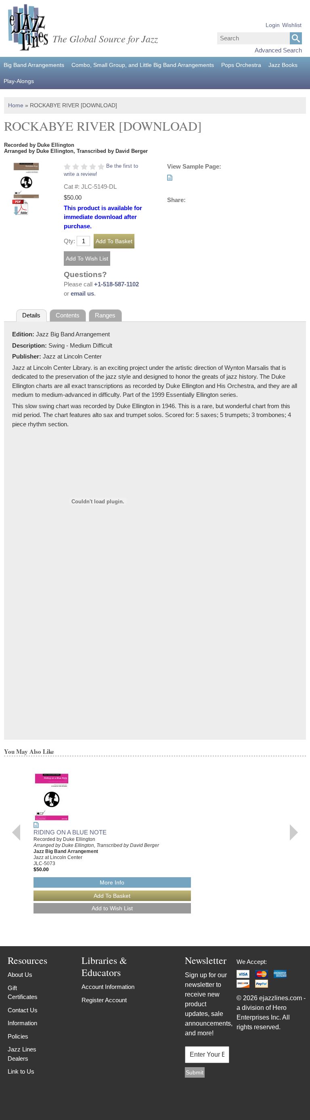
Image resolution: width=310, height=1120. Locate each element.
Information (22, 1023)
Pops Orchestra (241, 65)
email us (82, 293)
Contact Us (23, 1010)
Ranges (105, 315)
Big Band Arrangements (34, 65)
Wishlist (292, 25)
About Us (20, 974)
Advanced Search (278, 50)
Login (273, 25)
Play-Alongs (19, 81)
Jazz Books (282, 65)
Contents (68, 315)
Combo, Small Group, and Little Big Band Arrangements (142, 65)
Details (31, 315)
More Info (112, 882)
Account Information (108, 986)
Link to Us (21, 1071)
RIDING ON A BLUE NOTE (70, 832)
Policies (18, 1036)
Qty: (69, 241)
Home (15, 105)
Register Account (104, 1000)
